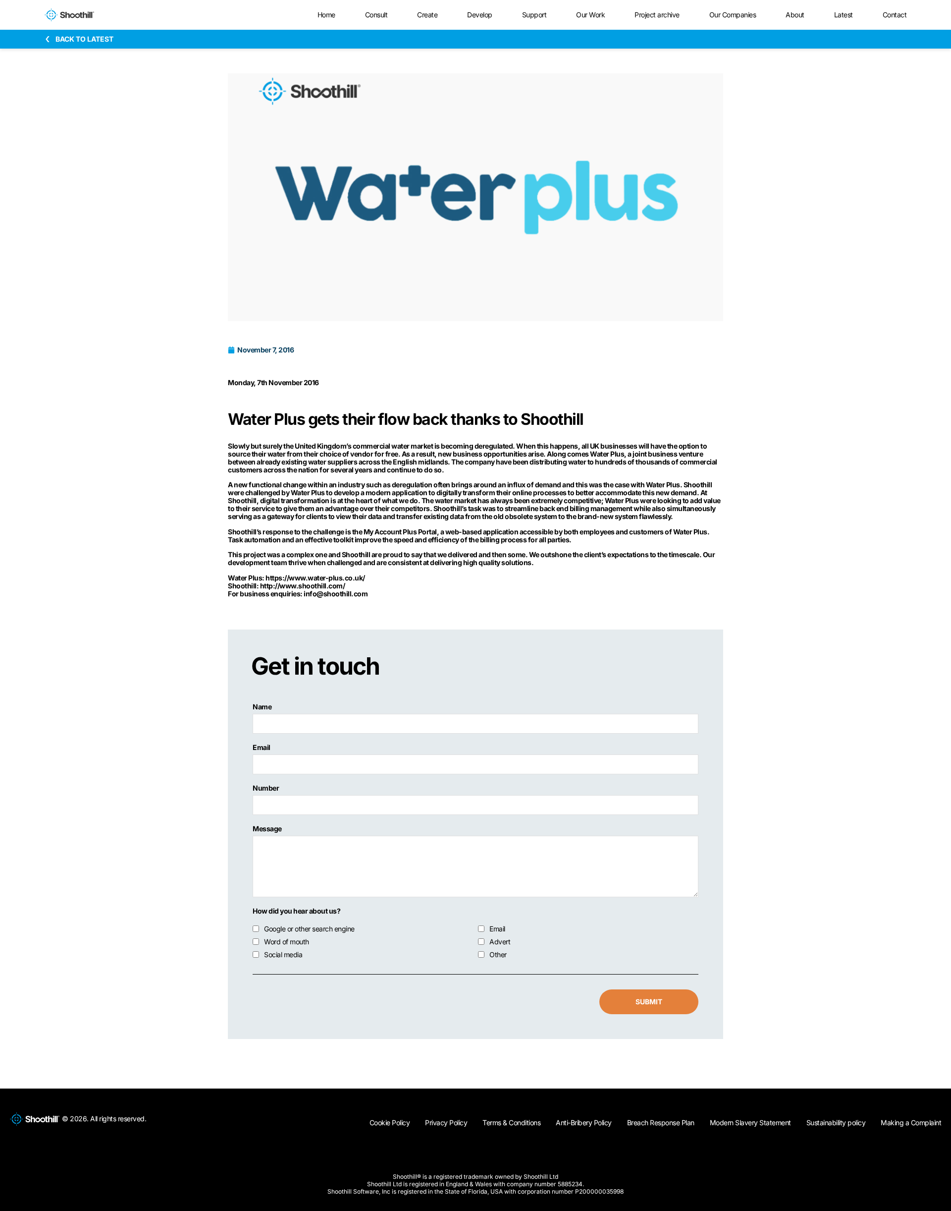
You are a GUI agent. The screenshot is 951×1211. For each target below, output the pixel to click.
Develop (479, 14)
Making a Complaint (911, 1122)
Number (266, 788)
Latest (843, 14)
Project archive (657, 14)
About (795, 14)
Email (261, 747)
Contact (895, 14)
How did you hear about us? (296, 911)
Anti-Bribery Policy (584, 1122)
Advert (499, 942)
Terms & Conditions (511, 1122)
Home (326, 14)
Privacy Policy (446, 1122)
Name (262, 707)
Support (534, 14)
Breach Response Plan (660, 1122)
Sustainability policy (836, 1122)
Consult (376, 14)
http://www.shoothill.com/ (302, 585)
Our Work (590, 14)
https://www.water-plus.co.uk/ (315, 578)
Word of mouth (286, 942)
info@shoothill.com (336, 593)
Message (267, 829)
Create (427, 14)
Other (498, 955)
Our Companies (732, 14)
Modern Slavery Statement (750, 1122)
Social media (283, 955)
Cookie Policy (390, 1122)
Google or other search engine (309, 929)
